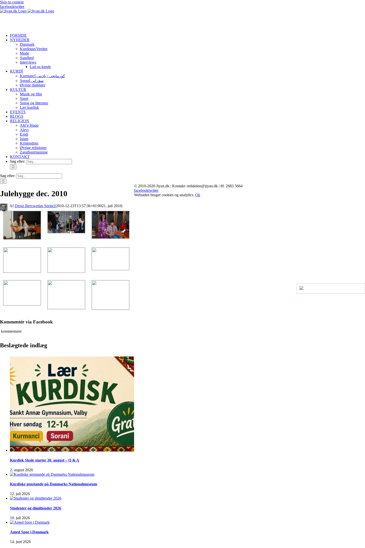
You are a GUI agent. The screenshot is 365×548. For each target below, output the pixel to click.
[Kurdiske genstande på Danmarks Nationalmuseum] (52, 474)
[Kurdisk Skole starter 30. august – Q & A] (72, 450)
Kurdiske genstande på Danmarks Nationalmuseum (53, 484)
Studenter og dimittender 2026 (35, 508)
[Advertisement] (58, 20)
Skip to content (12, 2)
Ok (197, 195)
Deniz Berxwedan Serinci (35, 206)
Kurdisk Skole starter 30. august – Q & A (44, 460)
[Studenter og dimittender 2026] (35, 498)
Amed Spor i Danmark (29, 532)
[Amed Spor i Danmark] (30, 522)
